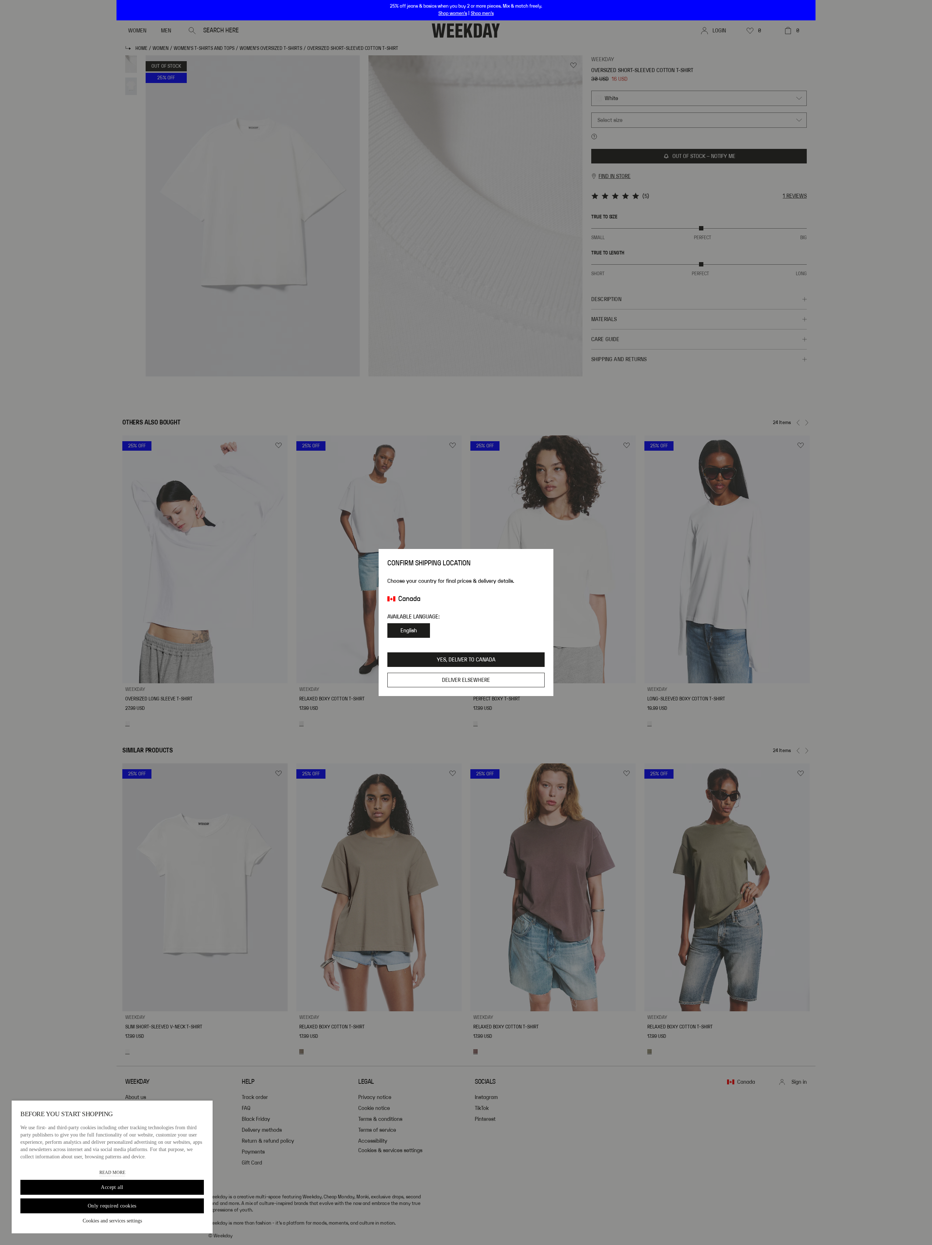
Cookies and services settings (112, 1221)
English (408, 630)
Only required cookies (112, 1206)
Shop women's (452, 13)
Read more (112, 1172)
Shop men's (482, 13)
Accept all (112, 1187)
